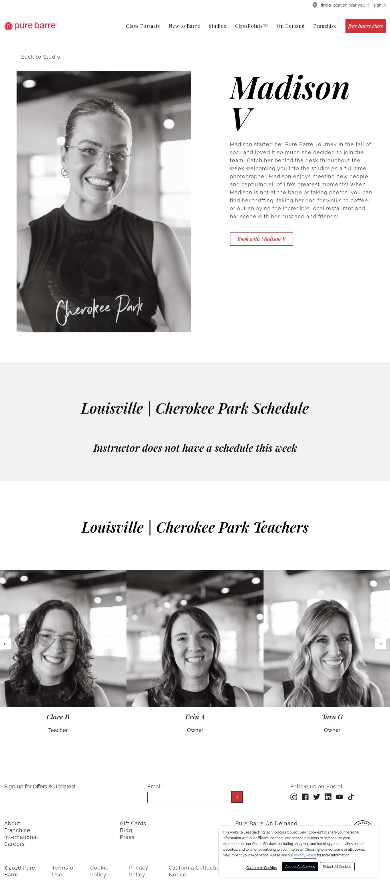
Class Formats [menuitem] (143, 26)
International (21, 837)
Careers (14, 844)
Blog (126, 830)
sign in (380, 5)
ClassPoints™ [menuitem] (251, 26)
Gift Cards (133, 823)
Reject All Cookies (337, 867)
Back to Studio (40, 57)
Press (127, 837)
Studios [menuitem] (217, 26)
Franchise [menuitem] (325, 26)
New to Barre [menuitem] (184, 26)
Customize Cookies (261, 868)
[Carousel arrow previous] (5, 643)
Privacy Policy (305, 855)
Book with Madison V (261, 238)
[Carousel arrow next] (380, 643)
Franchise (17, 830)
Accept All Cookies (300, 867)
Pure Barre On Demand (266, 823)
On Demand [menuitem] (291, 26)
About (12, 823)
